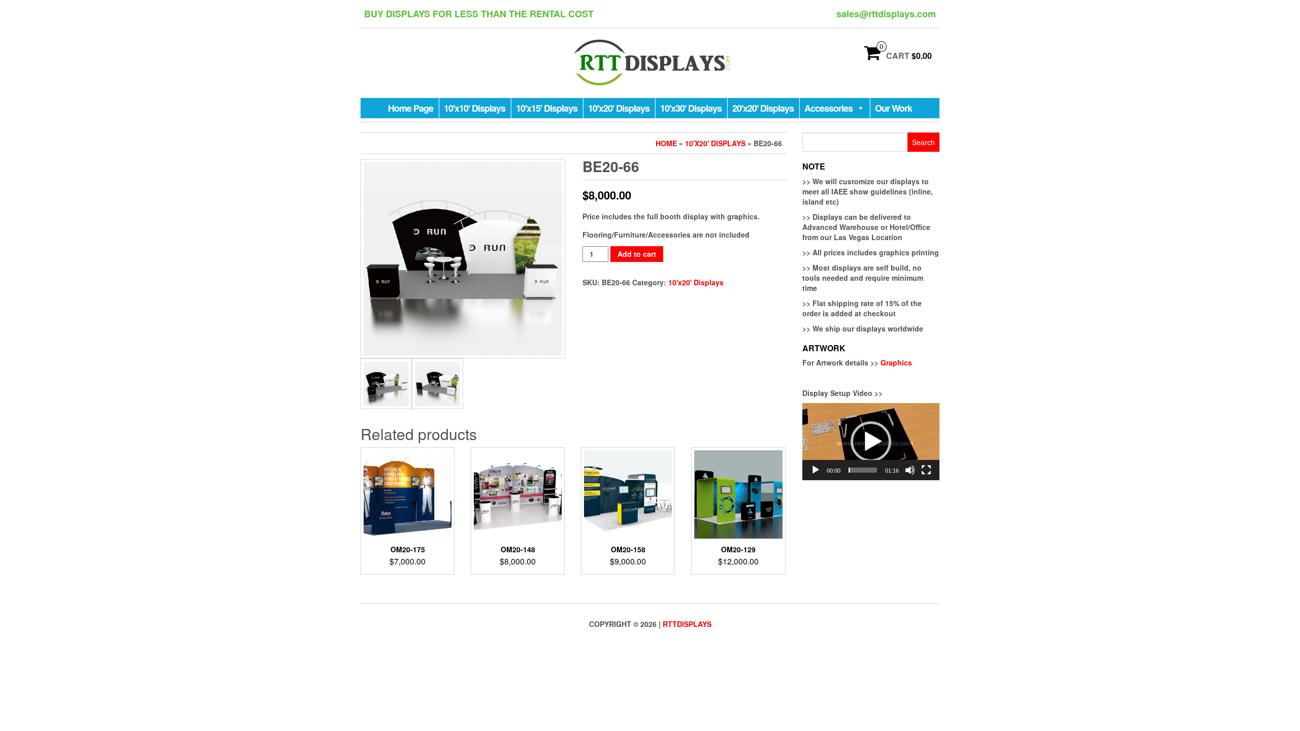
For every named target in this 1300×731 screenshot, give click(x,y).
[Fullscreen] (926, 470)
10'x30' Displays (691, 108)
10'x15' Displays (546, 108)
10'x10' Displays (474, 108)
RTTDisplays (687, 624)
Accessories (828, 108)
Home (666, 143)
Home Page (410, 108)
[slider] (863, 470)
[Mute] (910, 470)
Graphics (896, 362)
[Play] (815, 470)
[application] (870, 441)
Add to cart (637, 254)
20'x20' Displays (763, 108)
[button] (871, 441)
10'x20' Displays (618, 108)
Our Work (893, 108)
